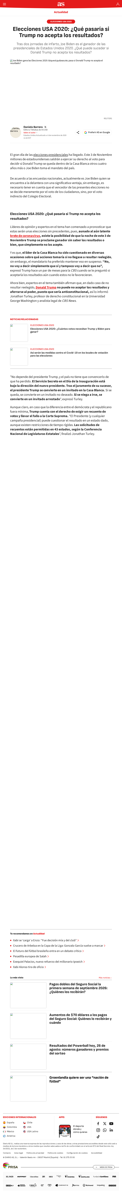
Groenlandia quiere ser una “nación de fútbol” (78, 1079)
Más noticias (104, 977)
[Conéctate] (118, 4)
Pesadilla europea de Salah (30, 956)
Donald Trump (46, 287)
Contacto (7, 1153)
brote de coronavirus (25, 235)
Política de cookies (55, 1153)
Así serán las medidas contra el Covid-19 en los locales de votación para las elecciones (69, 354)
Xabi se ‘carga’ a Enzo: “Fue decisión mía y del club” (45, 940)
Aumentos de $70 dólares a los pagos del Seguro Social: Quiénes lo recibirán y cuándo (80, 1019)
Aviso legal (18, 1153)
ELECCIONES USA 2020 (61, 21)
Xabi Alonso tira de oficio (28, 967)
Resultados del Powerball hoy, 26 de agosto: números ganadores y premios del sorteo (79, 1049)
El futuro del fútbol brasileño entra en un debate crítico (47, 951)
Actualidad (61, 12)
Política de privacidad (35, 1153)
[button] (78, 132)
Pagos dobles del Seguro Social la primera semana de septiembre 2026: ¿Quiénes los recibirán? (78, 988)
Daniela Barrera (33, 127)
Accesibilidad (96, 1153)
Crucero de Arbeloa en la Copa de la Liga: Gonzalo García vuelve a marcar (58, 946)
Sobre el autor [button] (30, 132)
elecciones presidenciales (50, 154)
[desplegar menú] (4, 4)
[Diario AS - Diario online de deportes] (61, 4)
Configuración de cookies (77, 1153)
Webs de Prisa (106, 1167)
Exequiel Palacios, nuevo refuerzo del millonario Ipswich (48, 962)
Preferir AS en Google (99, 132)
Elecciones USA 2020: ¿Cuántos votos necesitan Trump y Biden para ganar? (70, 330)
